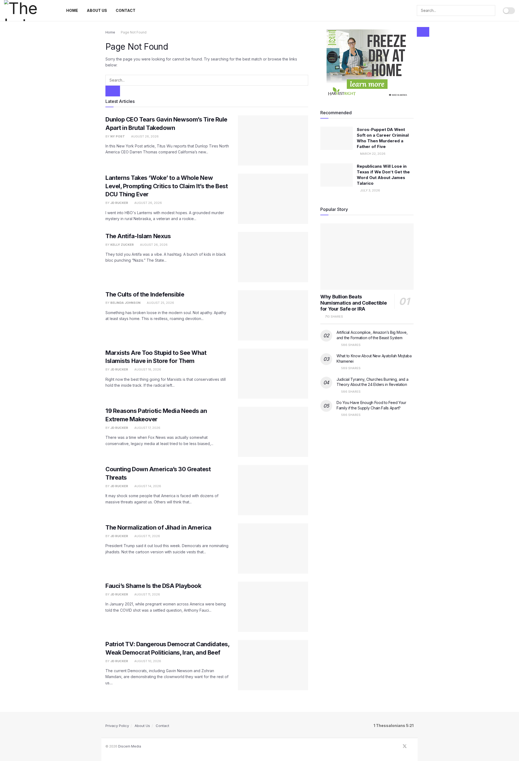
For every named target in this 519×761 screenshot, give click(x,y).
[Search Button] (423, 32)
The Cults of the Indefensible (144, 294)
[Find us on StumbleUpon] (412, 746)
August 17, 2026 (147, 428)
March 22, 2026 (372, 154)
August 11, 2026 (147, 536)
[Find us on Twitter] (404, 746)
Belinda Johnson (125, 303)
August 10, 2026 (147, 661)
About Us (97, 10)
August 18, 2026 (147, 369)
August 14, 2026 (147, 486)
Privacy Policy (117, 725)
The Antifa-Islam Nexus (138, 236)
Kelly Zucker (122, 245)
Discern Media (129, 746)
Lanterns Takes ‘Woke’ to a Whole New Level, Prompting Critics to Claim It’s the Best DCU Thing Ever (166, 186)
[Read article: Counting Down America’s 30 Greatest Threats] (273, 490)
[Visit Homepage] (29, 10)
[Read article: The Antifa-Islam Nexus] (273, 257)
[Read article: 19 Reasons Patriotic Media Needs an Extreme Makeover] (273, 432)
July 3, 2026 (369, 190)
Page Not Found (134, 32)
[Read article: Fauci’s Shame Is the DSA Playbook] (273, 607)
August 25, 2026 (160, 303)
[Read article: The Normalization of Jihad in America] (273, 548)
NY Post (117, 136)
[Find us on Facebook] (397, 746)
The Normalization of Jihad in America (158, 527)
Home (72, 10)
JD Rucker (119, 203)
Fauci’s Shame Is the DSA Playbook (153, 585)
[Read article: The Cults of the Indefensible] (273, 315)
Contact (125, 10)
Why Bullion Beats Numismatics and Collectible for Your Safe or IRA (353, 303)
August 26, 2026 (144, 136)
